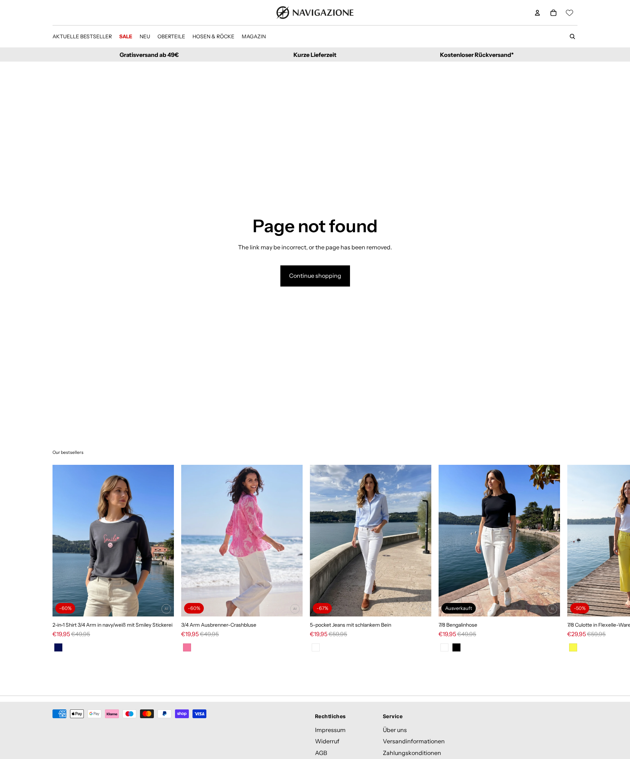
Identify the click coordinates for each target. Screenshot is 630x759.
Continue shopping (315, 275)
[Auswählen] (162, 605)
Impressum (330, 729)
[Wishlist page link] (569, 12)
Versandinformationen (414, 741)
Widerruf (327, 741)
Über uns (395, 729)
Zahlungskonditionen (412, 752)
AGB (321, 752)
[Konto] (537, 13)
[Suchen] (572, 36)
